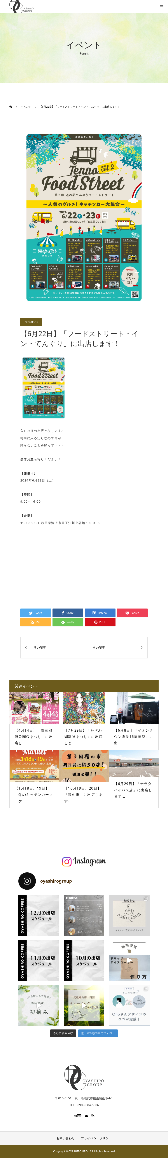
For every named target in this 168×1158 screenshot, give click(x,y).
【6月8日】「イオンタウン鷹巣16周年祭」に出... (133, 736)
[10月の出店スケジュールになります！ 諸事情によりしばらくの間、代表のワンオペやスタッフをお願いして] (84, 960)
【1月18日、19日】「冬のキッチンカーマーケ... (34, 794)
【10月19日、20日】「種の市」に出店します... (83, 794)
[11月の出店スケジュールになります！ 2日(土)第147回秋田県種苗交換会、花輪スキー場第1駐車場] (38, 960)
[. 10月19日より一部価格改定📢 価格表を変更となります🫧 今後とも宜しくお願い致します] (84, 915)
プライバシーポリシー (96, 1138)
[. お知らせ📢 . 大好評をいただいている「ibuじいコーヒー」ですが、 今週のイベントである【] (129, 915)
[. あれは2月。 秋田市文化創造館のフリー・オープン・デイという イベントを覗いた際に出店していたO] (129, 1005)
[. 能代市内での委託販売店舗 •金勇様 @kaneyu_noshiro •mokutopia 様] (84, 1005)
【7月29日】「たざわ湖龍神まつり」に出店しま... (83, 736)
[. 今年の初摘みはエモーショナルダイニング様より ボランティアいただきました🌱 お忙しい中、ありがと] (38, 1005)
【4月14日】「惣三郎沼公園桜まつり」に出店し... (34, 736)
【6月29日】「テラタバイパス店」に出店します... (133, 790)
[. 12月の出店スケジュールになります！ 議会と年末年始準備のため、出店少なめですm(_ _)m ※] (38, 915)
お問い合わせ (65, 1138)
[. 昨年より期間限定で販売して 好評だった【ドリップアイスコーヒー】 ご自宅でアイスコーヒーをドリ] (129, 960)
